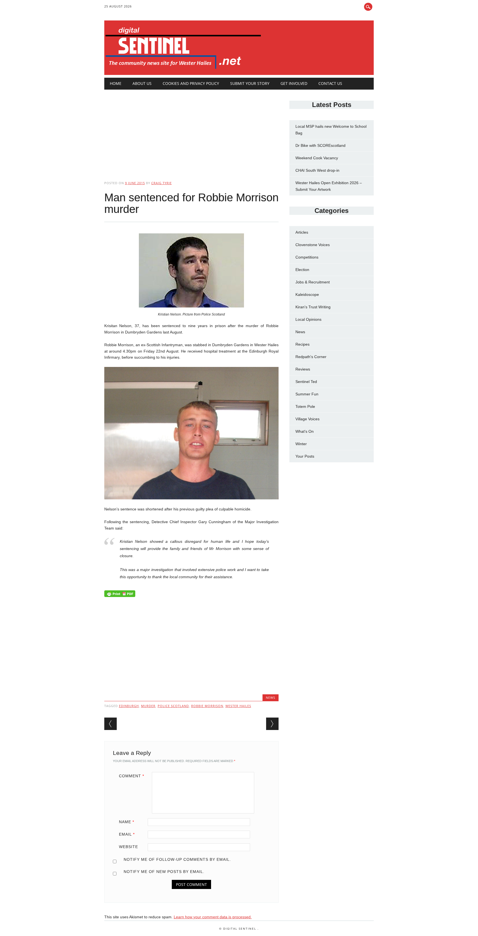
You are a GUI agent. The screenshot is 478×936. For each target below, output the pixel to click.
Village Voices (307, 419)
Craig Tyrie (161, 183)
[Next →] (272, 724)
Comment (131, 776)
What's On (304, 431)
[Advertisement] (191, 130)
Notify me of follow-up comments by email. (177, 859)
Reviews (302, 369)
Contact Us (330, 83)
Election (302, 269)
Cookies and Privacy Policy (191, 83)
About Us (142, 83)
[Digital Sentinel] (183, 69)
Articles (301, 232)
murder (148, 706)
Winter (301, 444)
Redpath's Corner (310, 356)
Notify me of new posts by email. (164, 871)
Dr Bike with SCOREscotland (320, 145)
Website (128, 846)
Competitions (306, 257)
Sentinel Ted (306, 381)
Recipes (302, 344)
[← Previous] (110, 724)
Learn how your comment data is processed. (213, 917)
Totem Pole (305, 406)
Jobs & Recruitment (312, 282)
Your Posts (304, 456)
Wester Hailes (238, 706)
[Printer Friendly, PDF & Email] (119, 595)
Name (126, 822)
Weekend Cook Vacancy (316, 158)
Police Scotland (173, 706)
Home (115, 83)
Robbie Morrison (207, 706)
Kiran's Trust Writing (313, 307)
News (270, 697)
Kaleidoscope (307, 294)
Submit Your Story (249, 83)
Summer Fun (306, 394)
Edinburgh (129, 706)
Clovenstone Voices (312, 245)
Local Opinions (308, 319)
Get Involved (293, 83)
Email (127, 834)
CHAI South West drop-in (317, 170)
